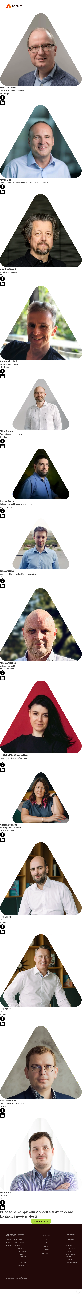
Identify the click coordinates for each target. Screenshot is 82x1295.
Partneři (46, 1246)
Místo (47, 1249)
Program (47, 1239)
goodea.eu (21, 1265)
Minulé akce (46, 1253)
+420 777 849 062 (12, 1239)
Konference (47, 1235)
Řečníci (47, 1242)
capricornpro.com (71, 1262)
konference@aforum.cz (13, 1245)
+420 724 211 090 (12, 1242)
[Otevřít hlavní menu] (74, 6)
